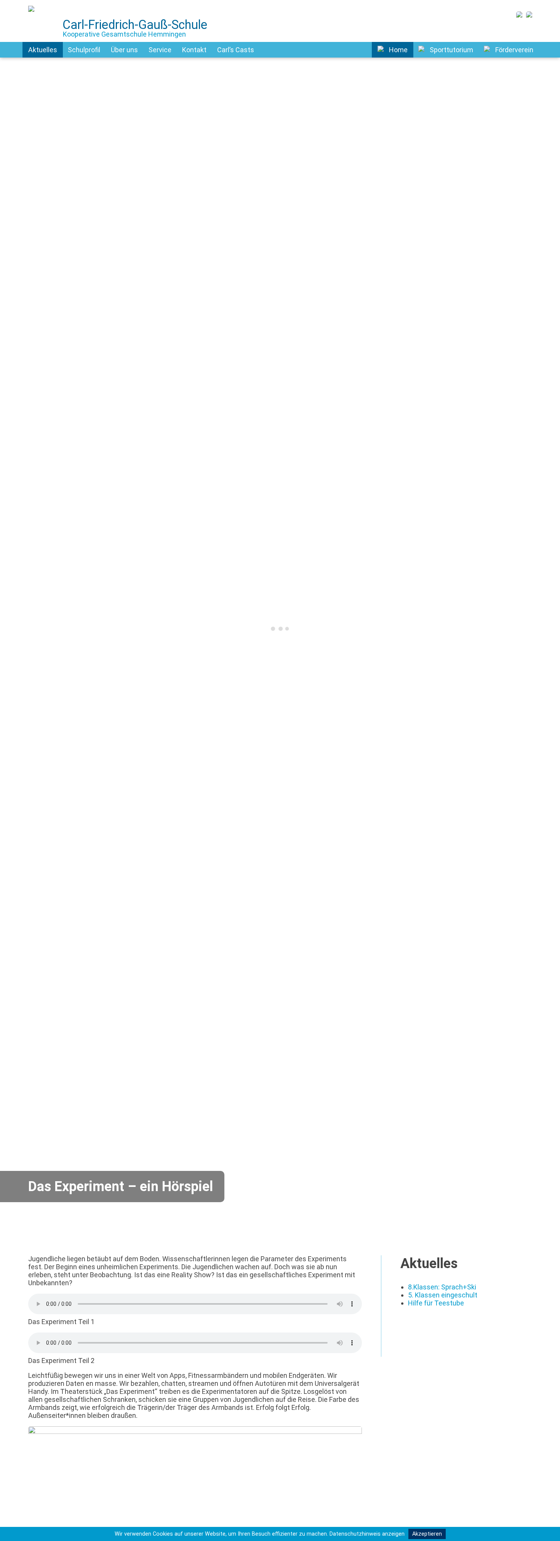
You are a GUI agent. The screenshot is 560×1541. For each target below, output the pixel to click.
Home (398, 50)
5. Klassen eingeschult (442, 1295)
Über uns (124, 50)
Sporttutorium (451, 50)
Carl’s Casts (235, 50)
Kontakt (194, 50)
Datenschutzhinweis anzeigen (367, 1534)
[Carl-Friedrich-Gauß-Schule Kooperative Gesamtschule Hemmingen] (33, 15)
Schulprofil (84, 50)
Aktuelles (42, 50)
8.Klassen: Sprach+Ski (442, 1287)
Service (160, 50)
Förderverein (514, 50)
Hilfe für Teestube (436, 1303)
